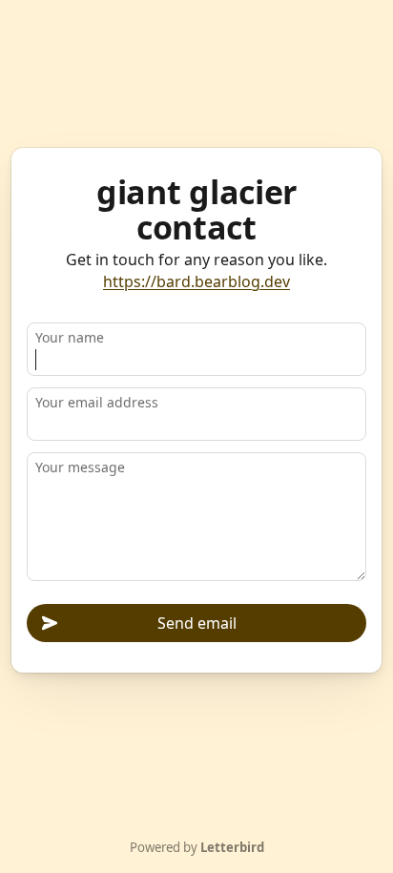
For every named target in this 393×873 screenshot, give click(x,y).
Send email (197, 623)
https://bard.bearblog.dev (196, 281)
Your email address (96, 402)
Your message (80, 467)
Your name (69, 337)
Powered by (197, 847)
